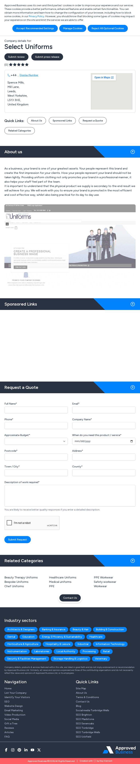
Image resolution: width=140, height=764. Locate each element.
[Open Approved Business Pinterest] (19, 750)
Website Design (13, 706)
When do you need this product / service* (96, 435)
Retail (106, 651)
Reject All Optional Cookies (108, 28)
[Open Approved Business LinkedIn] (26, 750)
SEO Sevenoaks (85, 723)
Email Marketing (13, 710)
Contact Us (70, 597)
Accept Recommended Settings (35, 28)
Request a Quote (93, 120)
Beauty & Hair (81, 629)
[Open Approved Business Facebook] (6, 750)
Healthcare (95, 636)
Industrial (82, 644)
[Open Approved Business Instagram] (13, 750)
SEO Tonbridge (85, 727)
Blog (78, 706)
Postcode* (11, 450)
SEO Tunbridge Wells (88, 732)
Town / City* (12, 466)
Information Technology (110, 644)
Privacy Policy (36, 16)
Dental (11, 636)
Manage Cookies (72, 28)
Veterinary (101, 658)
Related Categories (19, 130)
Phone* (8, 419)
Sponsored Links (62, 120)
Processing (89, 651)
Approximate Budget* (17, 435)
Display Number (29, 75)
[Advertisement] (70, 344)
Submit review (16, 56)
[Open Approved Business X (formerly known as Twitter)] (39, 750)
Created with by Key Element (96, 761)
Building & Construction (110, 629)
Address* (77, 450)
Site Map (81, 688)
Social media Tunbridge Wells (92, 710)
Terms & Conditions (87, 697)
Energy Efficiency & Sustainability (62, 636)
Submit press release (47, 56)
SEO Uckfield (83, 736)
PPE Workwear (103, 577)
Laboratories (41, 651)
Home (7, 688)
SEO (6, 701)
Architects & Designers (21, 629)
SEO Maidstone (85, 719)
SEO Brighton (84, 714)
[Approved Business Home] (119, 750)
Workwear (100, 586)
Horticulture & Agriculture (22, 644)
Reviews (9, 727)
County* (77, 466)
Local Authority (66, 651)
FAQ (7, 736)
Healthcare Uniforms (62, 577)
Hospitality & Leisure (58, 644)
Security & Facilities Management (26, 658)
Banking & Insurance (53, 629)
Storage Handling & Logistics (71, 658)
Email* (75, 403)
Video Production (14, 714)
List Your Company (15, 692)
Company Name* (82, 419)
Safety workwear (105, 582)
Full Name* (10, 403)
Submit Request (17, 539)
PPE (52, 586)
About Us (36, 120)
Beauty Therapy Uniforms (21, 577)
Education (28, 636)
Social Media (11, 719)
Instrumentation (17, 651)
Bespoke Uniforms (16, 582)
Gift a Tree (10, 723)
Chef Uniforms (14, 586)
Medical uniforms (60, 582)
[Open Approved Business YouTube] (32, 750)
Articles (9, 732)
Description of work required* (22, 482)
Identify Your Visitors (17, 697)
